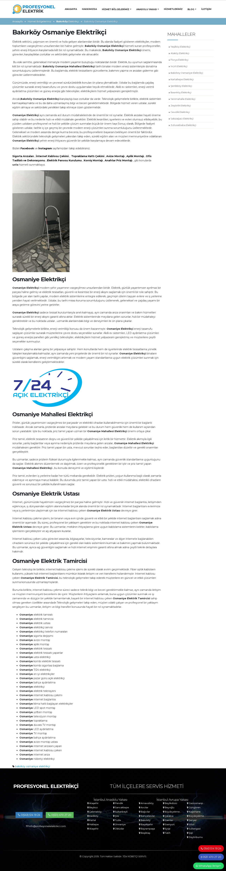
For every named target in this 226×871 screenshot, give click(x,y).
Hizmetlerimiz (173, 9)
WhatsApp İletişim (209, 865)
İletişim (206, 9)
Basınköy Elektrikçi (181, 92)
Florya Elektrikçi (179, 59)
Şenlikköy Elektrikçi (181, 86)
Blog (191, 9)
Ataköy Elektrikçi (180, 53)
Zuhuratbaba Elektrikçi (183, 125)
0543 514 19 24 (212, 848)
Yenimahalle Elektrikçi (183, 99)
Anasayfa (71, 9)
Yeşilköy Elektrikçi (180, 46)
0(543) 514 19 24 (30, 815)
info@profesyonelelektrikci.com (47, 826)
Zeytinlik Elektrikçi (181, 105)
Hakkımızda (89, 9)
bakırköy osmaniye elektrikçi (32, 766)
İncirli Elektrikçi (179, 66)
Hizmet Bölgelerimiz (115, 9)
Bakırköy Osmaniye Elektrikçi (187, 73)
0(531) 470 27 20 (60, 815)
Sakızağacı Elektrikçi (182, 118)
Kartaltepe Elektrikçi (182, 79)
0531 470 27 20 (211, 857)
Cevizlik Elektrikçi (180, 112)
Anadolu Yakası (146, 9)
